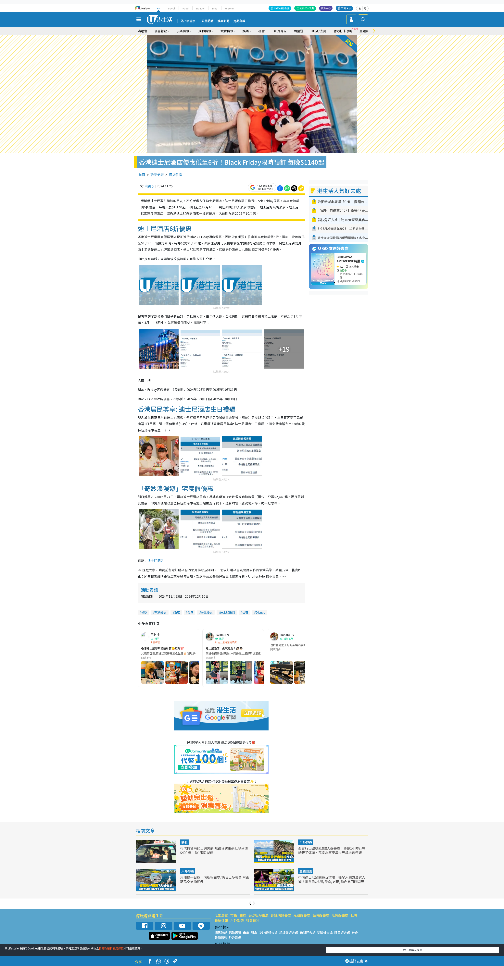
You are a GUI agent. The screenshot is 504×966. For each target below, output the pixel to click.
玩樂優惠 (161, 612)
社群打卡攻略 (307, 8)
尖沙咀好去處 (258, 915)
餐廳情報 (221, 920)
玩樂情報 (157, 174)
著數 (144, 612)
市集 (233, 915)
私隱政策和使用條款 (111, 948)
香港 (190, 612)
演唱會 (142, 31)
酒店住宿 (175, 174)
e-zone (229, 8)
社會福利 (252, 920)
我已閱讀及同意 (412, 950)
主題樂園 (305, 871)
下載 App (346, 8)
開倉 (242, 915)
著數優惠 (207, 612)
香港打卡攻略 (343, 31)
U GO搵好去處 (281, 8)
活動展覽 (221, 915)
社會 (354, 915)
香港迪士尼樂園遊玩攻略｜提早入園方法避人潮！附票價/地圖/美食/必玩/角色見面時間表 (331, 879)
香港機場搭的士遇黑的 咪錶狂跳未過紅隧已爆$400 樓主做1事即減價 (214, 850)
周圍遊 (298, 31)
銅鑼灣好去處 (281, 915)
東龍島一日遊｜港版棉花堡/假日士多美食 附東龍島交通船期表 (214, 879)
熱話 (184, 842)
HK (158, 8)
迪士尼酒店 (155, 560)
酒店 (177, 612)
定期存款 (239, 21)
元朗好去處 (301, 915)
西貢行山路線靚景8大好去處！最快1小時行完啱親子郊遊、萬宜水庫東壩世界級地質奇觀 (331, 850)
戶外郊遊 (305, 842)
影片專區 (280, 31)
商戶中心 (326, 8)
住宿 (245, 612)
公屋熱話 (207, 21)
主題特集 (365, 31)
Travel (171, 8)
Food (186, 8)
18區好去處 (318, 31)
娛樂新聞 (223, 21)
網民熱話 (221, 932)
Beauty (200, 8)
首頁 (142, 174)
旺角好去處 (340, 915)
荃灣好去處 (320, 915)
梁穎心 (149, 186)
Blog (215, 8)
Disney (260, 612)
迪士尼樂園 (227, 612)
